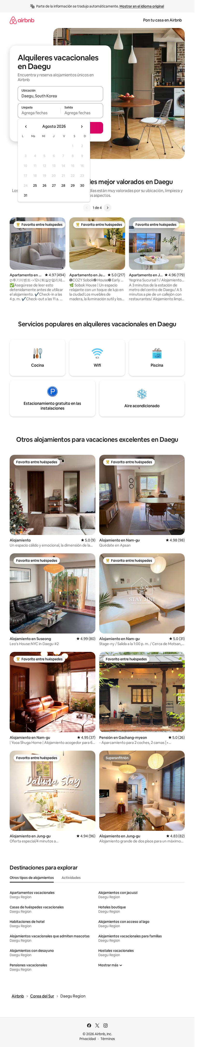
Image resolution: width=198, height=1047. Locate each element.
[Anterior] (87, 208)
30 (82, 185)
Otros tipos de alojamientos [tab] (32, 878)
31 (25, 195)
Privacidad (87, 1039)
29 (73, 185)
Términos (107, 1039)
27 (54, 185)
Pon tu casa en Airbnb (162, 20)
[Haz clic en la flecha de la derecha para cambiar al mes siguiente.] (81, 126)
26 (44, 185)
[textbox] (39, 113)
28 (63, 185)
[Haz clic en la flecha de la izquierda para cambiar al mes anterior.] (26, 126)
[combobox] (60, 96)
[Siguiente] (107, 208)
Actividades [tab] (71, 878)
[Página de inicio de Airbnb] (22, 20)
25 (35, 185)
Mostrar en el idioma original (142, 6)
